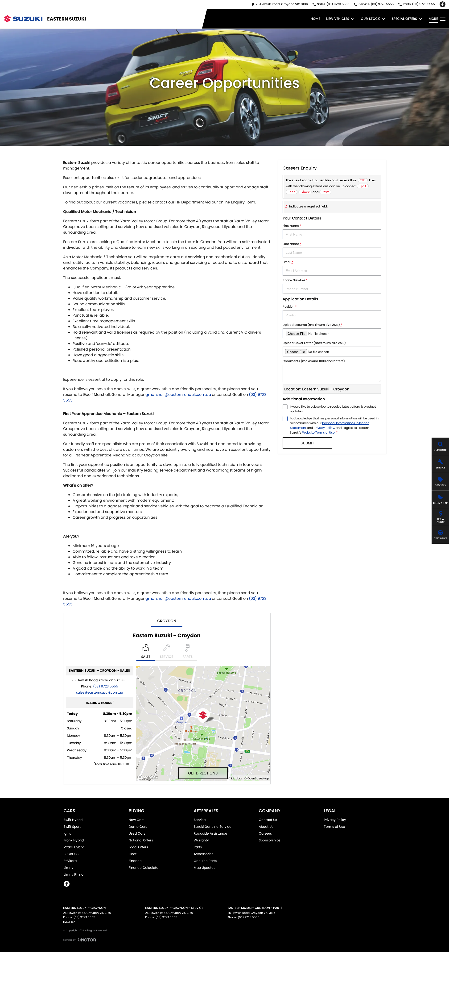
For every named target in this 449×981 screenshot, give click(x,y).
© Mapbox (235, 778)
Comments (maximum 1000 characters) (314, 361)
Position (290, 306)
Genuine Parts (205, 860)
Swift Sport (72, 826)
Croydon (166, 621)
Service (200, 819)
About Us (266, 826)
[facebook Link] (442, 4)
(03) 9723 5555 (105, 686)
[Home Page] (23, 18)
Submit (307, 443)
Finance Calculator (144, 867)
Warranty (201, 840)
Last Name (292, 244)
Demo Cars (138, 826)
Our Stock (370, 18)
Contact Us (268, 819)
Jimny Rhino (73, 874)
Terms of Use (334, 826)
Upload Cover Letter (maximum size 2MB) (314, 343)
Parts (198, 847)
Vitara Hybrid (74, 847)
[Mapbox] (148, 777)
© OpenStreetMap (256, 778)
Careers (265, 833)
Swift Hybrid (73, 819)
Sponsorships (269, 840)
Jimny (68, 867)
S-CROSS (71, 854)
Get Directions (203, 773)
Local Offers (138, 847)
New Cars (136, 819)
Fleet (132, 854)
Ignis (67, 833)
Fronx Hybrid (74, 840)
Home (315, 18)
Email (288, 262)
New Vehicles (337, 18)
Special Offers (404, 18)
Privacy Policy (324, 428)
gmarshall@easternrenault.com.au (178, 394)
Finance (135, 860)
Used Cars (137, 833)
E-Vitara (70, 860)
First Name (292, 226)
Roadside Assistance (210, 833)
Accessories (203, 854)
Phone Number (295, 280)
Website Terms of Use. (318, 432)
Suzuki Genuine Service (212, 826)
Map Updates (204, 867)
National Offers (141, 840)
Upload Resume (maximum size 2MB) (312, 325)
